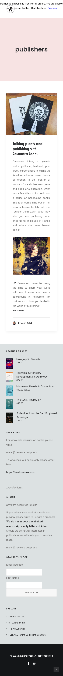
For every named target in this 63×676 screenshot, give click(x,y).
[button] (31, 114)
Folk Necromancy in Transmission (27, 635)
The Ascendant (17, 629)
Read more (18, 310)
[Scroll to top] (56, 669)
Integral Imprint (18, 623)
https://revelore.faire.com (20, 472)
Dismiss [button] (52, 8)
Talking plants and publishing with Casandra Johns (28, 148)
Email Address (14, 564)
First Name (12, 577)
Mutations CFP (16, 617)
